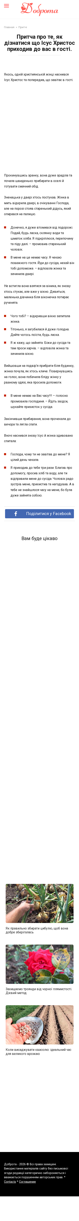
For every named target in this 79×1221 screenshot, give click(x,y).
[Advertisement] (39, 128)
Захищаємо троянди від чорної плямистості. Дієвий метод (39, 991)
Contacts (10, 1182)
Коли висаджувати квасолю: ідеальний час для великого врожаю (38, 1051)
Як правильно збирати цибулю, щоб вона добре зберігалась (37, 930)
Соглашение (27, 1182)
